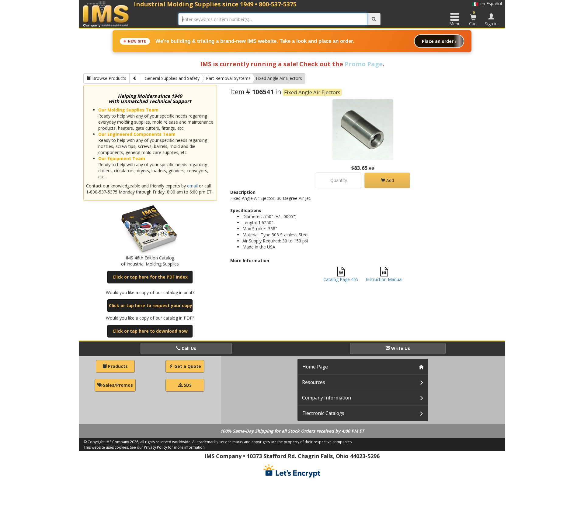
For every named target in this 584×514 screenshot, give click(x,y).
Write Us (400, 348)
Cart (473, 18)
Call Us (188, 348)
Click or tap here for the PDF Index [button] (150, 277)
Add (389, 180)
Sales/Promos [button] (117, 385)
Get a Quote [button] (187, 366)
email (192, 186)
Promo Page (364, 64)
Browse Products (108, 78)
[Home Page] (106, 14)
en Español (490, 3)
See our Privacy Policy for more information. (168, 447)
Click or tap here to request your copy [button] (150, 305)
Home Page (315, 367)
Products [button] (117, 366)
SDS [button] (187, 385)
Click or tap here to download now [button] (150, 331)
